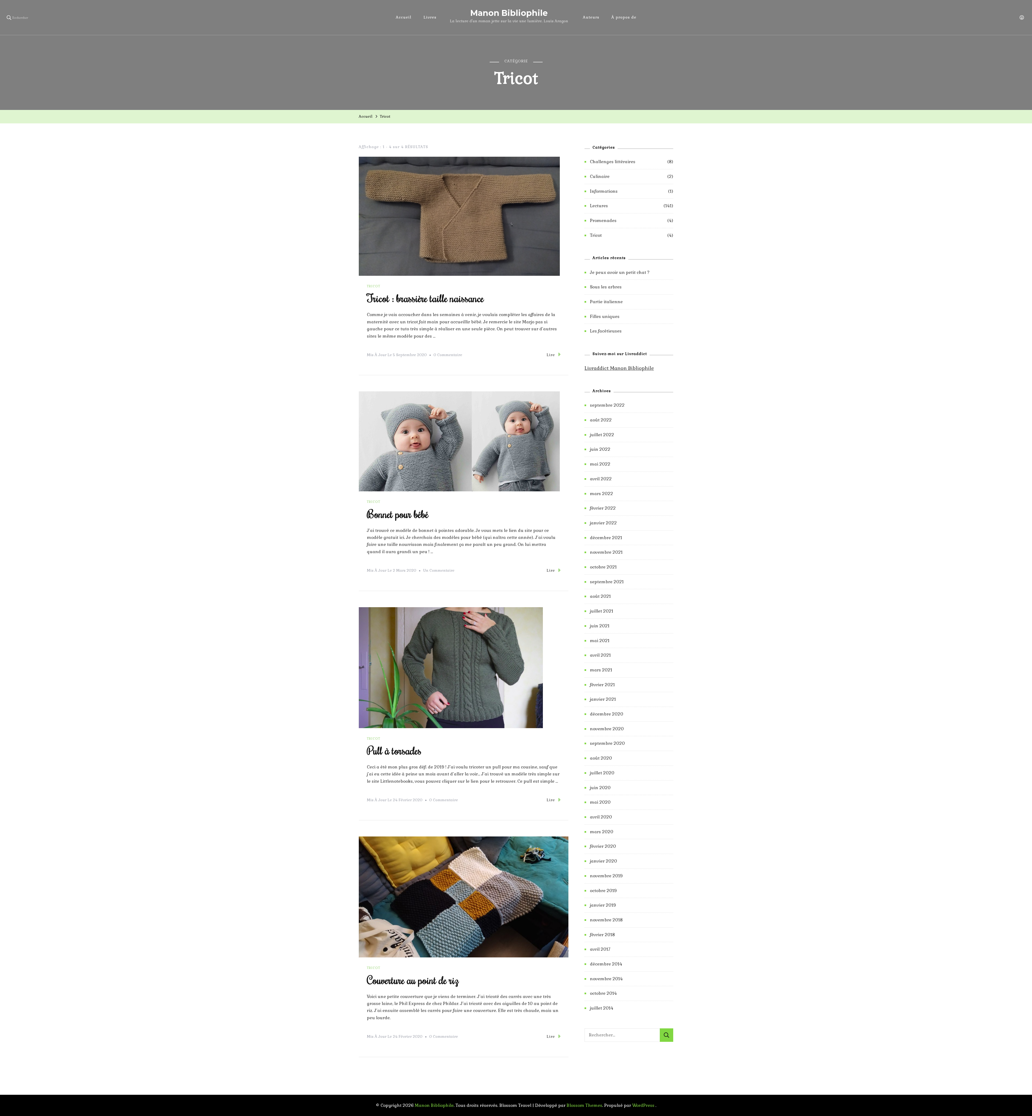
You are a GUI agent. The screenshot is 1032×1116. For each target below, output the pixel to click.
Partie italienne (606, 302)
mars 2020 (601, 832)
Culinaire (600, 176)
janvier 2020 (603, 861)
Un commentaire (438, 571)
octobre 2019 (603, 890)
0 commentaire (447, 355)
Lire (551, 354)
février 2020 (603, 846)
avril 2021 (600, 655)
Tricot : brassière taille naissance (425, 298)
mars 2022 (601, 493)
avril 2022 (601, 479)
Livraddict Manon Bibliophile (619, 368)
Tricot (373, 286)
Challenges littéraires (612, 161)
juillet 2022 (602, 435)
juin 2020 (600, 787)
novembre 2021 (606, 552)
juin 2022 (600, 449)
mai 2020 (600, 802)
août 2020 (601, 758)
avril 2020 (601, 817)
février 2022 (603, 508)
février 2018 (602, 935)
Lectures (599, 206)
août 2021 (600, 596)
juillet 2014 (601, 1008)
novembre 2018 (606, 920)
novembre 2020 (607, 729)
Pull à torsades (394, 750)
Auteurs (591, 17)
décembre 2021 (606, 538)
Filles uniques (604, 316)
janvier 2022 (603, 523)
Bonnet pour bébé (397, 514)
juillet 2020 (602, 773)
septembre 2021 (607, 582)
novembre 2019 (606, 876)
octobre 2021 (603, 567)
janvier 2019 (603, 905)
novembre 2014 (606, 979)
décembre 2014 (606, 964)
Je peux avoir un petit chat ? (620, 272)
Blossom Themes (584, 1105)
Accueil (403, 17)
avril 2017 (600, 949)
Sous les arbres (606, 287)
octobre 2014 (603, 993)
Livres (430, 17)
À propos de (623, 17)
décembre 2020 (606, 714)
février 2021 (602, 685)
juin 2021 (600, 626)
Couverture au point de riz (413, 980)
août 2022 (601, 420)
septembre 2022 (607, 405)
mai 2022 (600, 464)
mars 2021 (601, 670)
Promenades (603, 220)
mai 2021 (600, 640)
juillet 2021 (601, 611)
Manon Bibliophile (509, 13)
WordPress (643, 1105)
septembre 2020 (607, 743)
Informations (604, 191)
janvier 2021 (603, 699)
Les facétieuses (606, 331)
